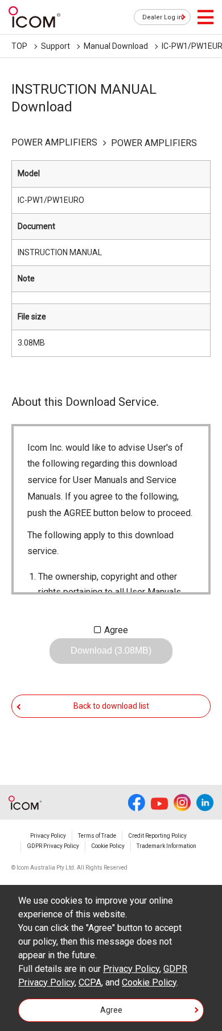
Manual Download (116, 46)
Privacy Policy (48, 836)
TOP (19, 46)
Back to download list (111, 705)
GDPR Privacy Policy (53, 846)
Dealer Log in (162, 17)
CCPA (90, 982)
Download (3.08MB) (111, 650)
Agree (116, 630)
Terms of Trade (97, 836)
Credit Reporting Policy (157, 836)
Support (55, 46)
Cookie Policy (108, 846)
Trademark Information (166, 846)
